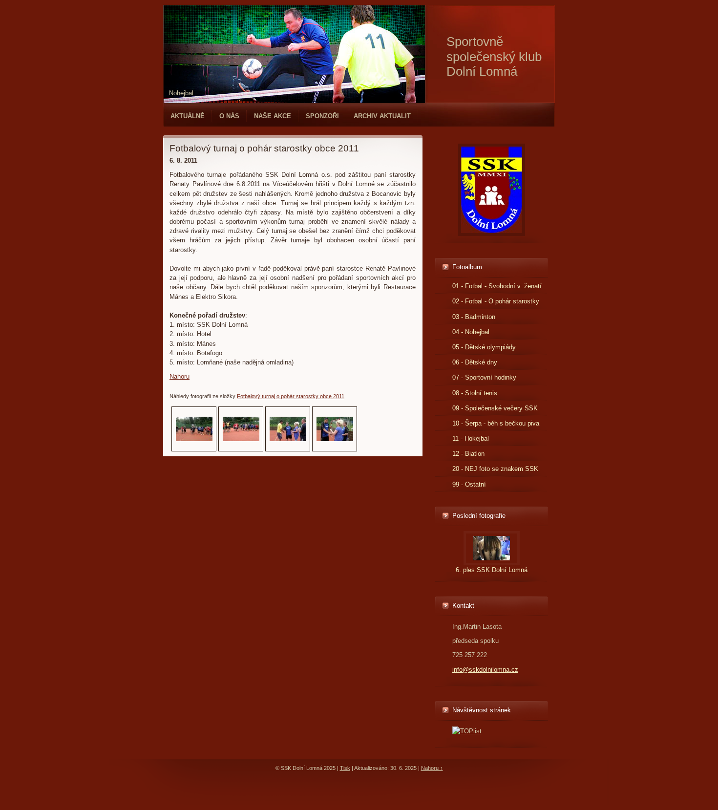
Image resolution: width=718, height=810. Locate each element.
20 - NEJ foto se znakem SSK (495, 468)
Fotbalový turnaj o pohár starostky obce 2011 (290, 396)
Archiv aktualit (382, 116)
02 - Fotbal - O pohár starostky (495, 301)
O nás (229, 116)
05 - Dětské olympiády (484, 347)
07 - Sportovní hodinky (484, 377)
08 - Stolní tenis (474, 393)
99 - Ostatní (469, 484)
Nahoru (179, 376)
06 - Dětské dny (474, 362)
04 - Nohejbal (470, 332)
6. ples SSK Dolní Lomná (492, 570)
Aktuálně (187, 116)
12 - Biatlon (468, 453)
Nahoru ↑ (432, 768)
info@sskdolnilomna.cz (485, 669)
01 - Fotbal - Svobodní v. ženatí (497, 286)
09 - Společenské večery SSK (495, 408)
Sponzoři (322, 116)
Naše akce (272, 116)
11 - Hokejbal (470, 438)
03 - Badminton (473, 316)
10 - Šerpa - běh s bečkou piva (495, 423)
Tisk (345, 768)
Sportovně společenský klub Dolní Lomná (494, 56)
